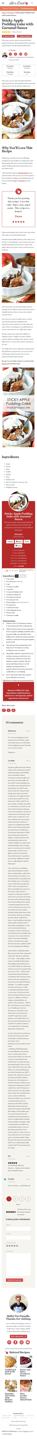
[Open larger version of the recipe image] (18, 501)
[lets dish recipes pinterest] (10, 54)
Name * (8, 1225)
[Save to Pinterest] (4, 710)
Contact (18, 1429)
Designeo (25, 1431)
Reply (28, 731)
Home (4, 13)
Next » (18, 1204)
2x (20, 576)
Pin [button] (27, 542)
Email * (8, 1234)
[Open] (5, 3)
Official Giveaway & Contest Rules (18, 1425)
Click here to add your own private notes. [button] (18, 680)
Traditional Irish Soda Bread (10, 1371)
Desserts (11, 13)
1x (16, 576)
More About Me (17, 1336)
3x (24, 576)
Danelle (13, 50)
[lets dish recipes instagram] (20, 54)
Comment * (10, 1251)
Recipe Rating (11, 1243)
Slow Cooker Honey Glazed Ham (26, 1396)
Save (19, 546)
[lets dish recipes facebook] (15, 54)
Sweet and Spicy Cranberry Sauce (25, 1372)
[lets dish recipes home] (18, 3)
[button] (15, 534)
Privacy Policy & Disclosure (18, 1421)
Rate (11, 542)
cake (15, 181)
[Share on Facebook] (9, 710)
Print (20, 542)
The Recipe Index (27, 8)
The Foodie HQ (7, 1434)
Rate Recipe (9, 36)
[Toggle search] (32, 3)
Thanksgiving (23, 173)
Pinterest (5, 364)
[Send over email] (13, 710)
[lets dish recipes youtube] (25, 54)
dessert (22, 181)
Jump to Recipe (25, 36)
